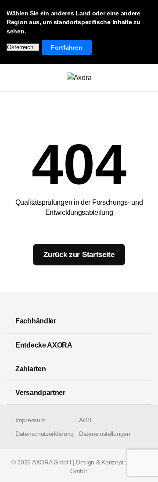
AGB (85, 420)
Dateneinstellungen (104, 433)
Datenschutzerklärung (44, 433)
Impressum (30, 420)
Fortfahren (67, 47)
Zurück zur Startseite (79, 254)
